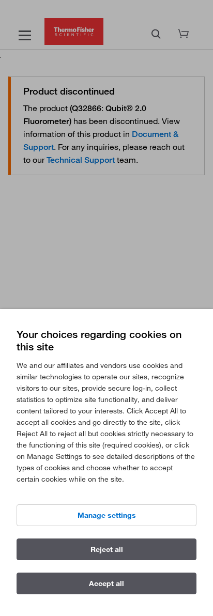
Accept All (106, 583)
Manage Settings (107, 515)
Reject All (106, 549)
